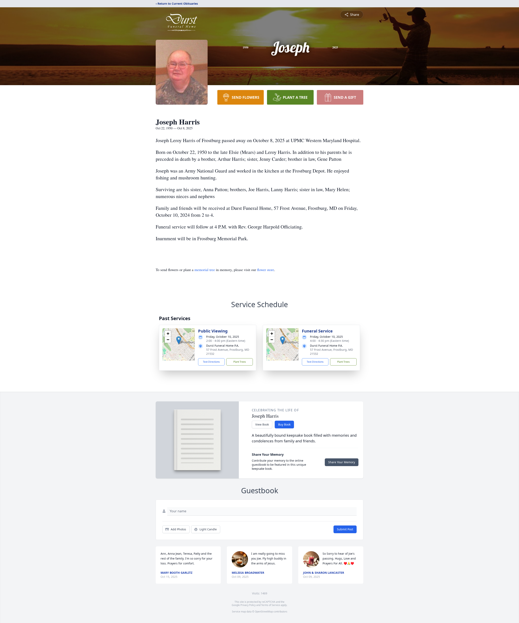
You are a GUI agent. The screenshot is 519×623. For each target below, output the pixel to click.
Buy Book (284, 424)
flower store (265, 269)
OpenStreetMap (264, 611)
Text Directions (211, 362)
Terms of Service (270, 605)
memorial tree (204, 269)
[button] (178, 340)
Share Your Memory (341, 462)
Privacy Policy (248, 605)
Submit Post (345, 529)
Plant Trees (239, 362)
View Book (262, 424)
